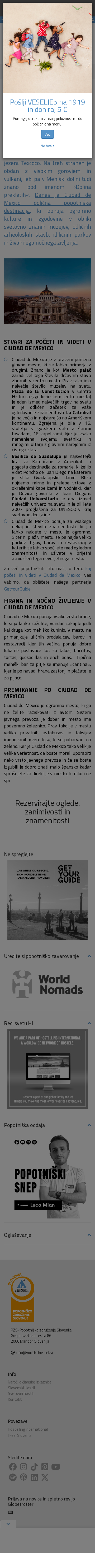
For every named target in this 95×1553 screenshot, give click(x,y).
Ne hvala (47, 146)
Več (47, 134)
